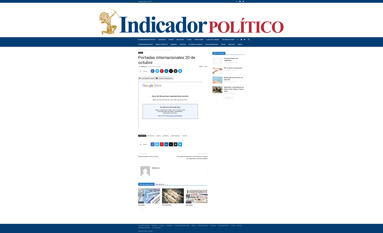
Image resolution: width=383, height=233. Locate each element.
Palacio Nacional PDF (211, 44)
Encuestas (183, 44)
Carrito (240, 44)
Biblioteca (232, 44)
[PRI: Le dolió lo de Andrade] (217, 70)
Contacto (161, 225)
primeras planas (175, 135)
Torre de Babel (199, 39)
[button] (249, 40)
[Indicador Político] (191, 20)
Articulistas (180, 39)
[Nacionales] (149, 195)
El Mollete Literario (212, 39)
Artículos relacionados (146, 184)
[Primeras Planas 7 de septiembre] (217, 60)
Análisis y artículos (162, 44)
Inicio (139, 50)
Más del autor (160, 184)
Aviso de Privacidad (143, 225)
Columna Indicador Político (147, 39)
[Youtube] (243, 1)
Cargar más (228, 98)
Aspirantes (173, 44)
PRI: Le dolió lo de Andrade (233, 68)
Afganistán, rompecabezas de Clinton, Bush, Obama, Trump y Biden (234, 89)
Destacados (162, 39)
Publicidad (154, 225)
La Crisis (189, 39)
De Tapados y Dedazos (196, 44)
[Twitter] (239, 1)
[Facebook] (236, 1)
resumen (184, 135)
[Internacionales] (173, 195)
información (151, 135)
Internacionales (166, 205)
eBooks (223, 44)
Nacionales (141, 205)
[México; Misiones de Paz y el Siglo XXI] (217, 80)
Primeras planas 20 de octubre (148, 156)
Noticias (171, 39)
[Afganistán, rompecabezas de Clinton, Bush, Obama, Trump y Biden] (217, 89)
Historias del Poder (228, 39)
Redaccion (144, 66)
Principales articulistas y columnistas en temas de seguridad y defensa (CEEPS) (192, 157)
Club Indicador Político (145, 44)
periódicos (166, 135)
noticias (158, 135)
